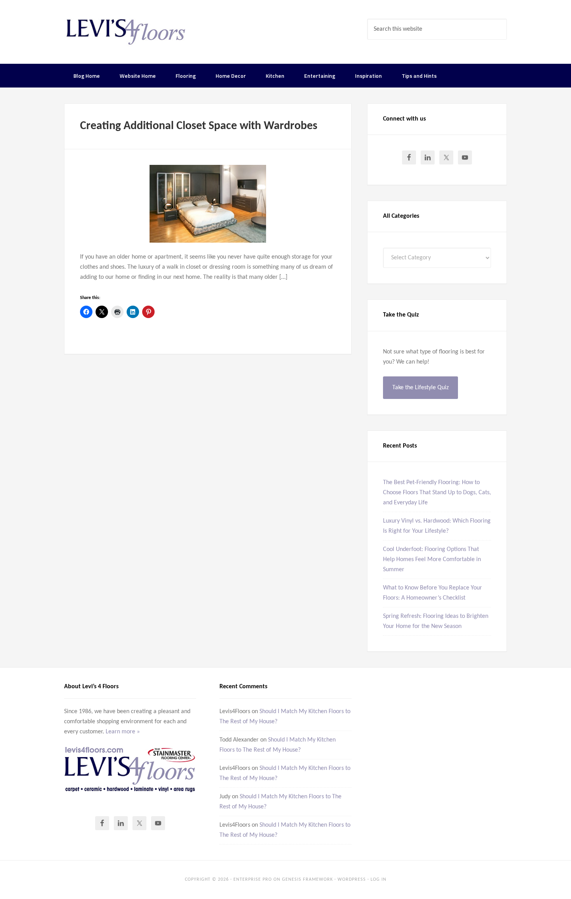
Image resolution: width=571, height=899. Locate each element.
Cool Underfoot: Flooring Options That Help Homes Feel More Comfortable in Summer (432, 559)
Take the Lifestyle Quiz (420, 388)
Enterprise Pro (252, 879)
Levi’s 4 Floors (126, 31)
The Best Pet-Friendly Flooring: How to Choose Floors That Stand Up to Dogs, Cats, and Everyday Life (437, 492)
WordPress (352, 879)
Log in (378, 879)
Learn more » (123, 732)
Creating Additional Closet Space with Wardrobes (198, 126)
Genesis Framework (307, 879)
